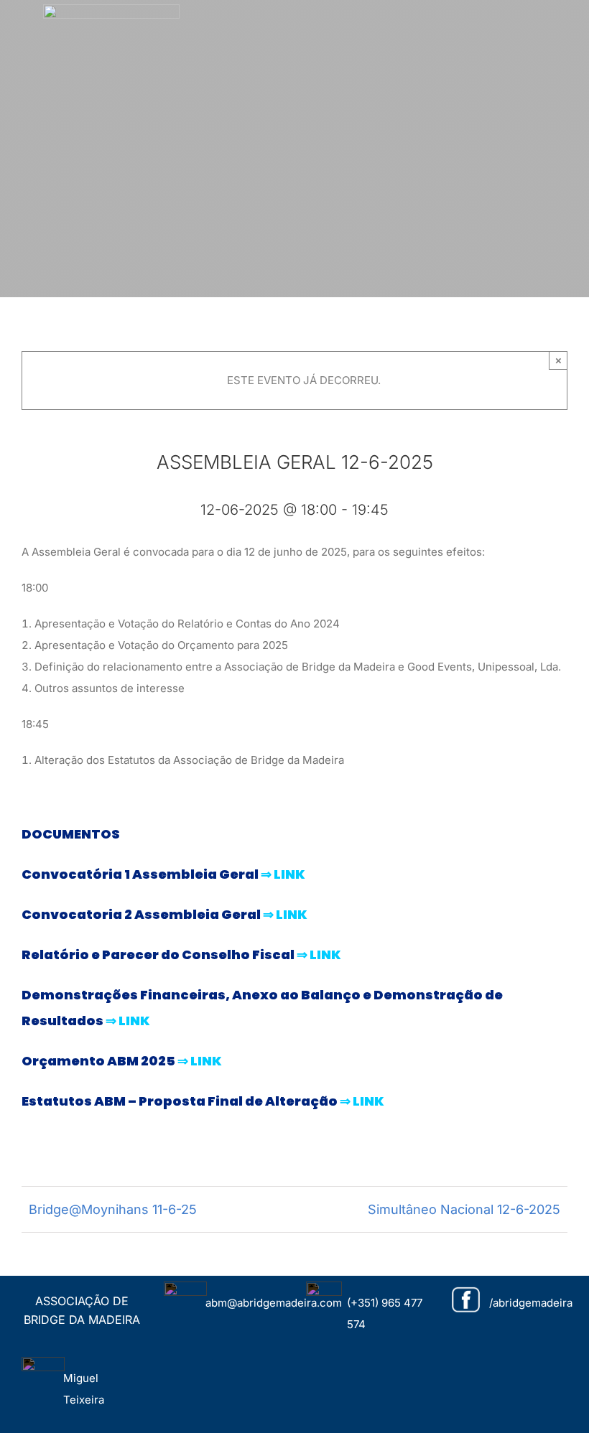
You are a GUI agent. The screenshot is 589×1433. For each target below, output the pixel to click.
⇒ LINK (283, 874)
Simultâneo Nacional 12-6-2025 (464, 1209)
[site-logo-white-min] (111, 10)
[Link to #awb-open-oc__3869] (569, 25)
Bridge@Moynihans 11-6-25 (113, 1209)
